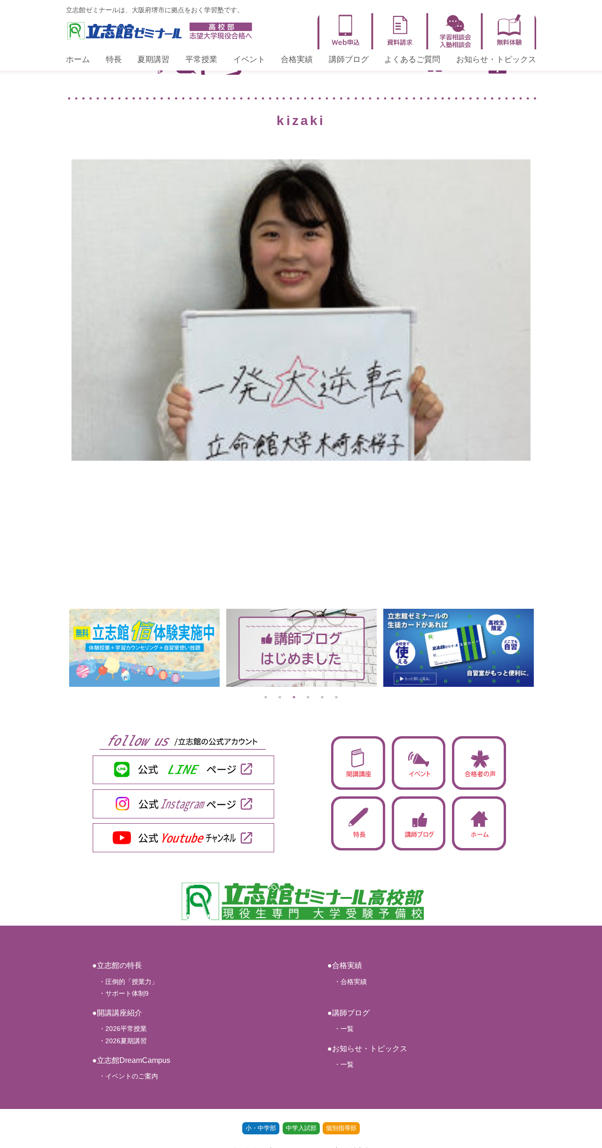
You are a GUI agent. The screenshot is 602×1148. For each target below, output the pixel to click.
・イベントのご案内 (125, 1076)
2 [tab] (280, 697)
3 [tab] (294, 697)
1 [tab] (265, 697)
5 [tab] (322, 697)
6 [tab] (336, 697)
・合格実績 (347, 981)
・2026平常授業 (119, 1028)
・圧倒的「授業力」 (125, 981)
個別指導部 (341, 1128)
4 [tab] (308, 697)
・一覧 (340, 1028)
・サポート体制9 (120, 993)
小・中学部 (261, 1128)
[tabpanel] (194, 647)
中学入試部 (301, 1128)
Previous (58, 648)
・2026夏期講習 (119, 1041)
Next (543, 648)
